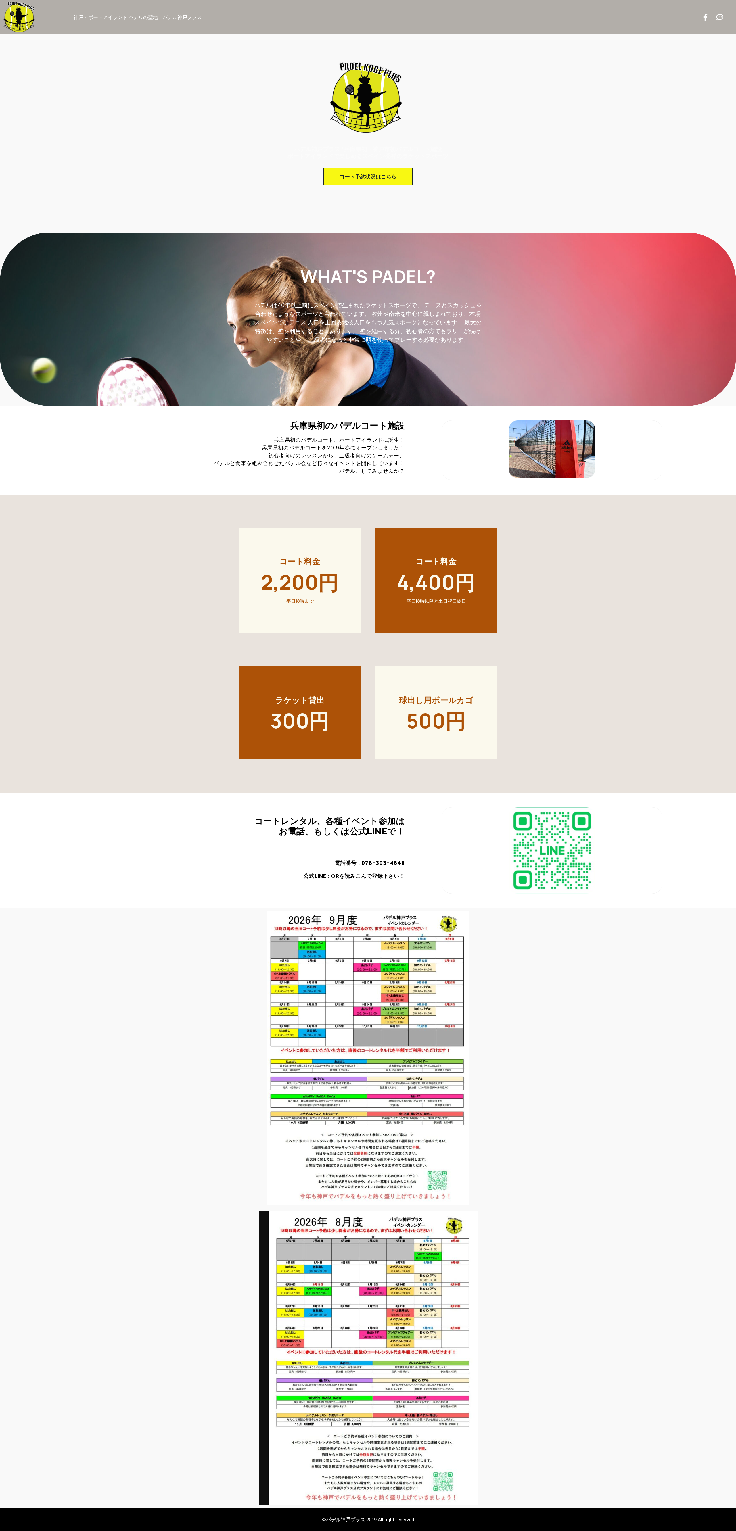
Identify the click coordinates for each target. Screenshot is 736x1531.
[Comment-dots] (719, 17)
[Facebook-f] (705, 17)
